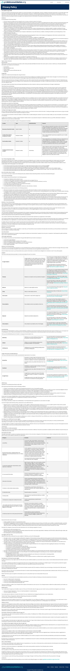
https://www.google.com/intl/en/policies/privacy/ (57, 376)
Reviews (56, 667)
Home (48, 667)
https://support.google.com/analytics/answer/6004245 (57, 278)
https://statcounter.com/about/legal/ (57, 296)
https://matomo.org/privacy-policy (57, 287)
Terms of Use (61, 667)
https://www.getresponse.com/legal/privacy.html (57, 349)
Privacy (66, 667)
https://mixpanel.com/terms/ (58, 319)
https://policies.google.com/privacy (56, 266)
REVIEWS (59, 2)
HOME (51, 2)
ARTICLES (67, 2)
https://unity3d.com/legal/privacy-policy (57, 325)
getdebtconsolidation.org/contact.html (51, 659)
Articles (52, 667)
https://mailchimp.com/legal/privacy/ (57, 338)
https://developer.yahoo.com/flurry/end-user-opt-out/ (57, 302)
